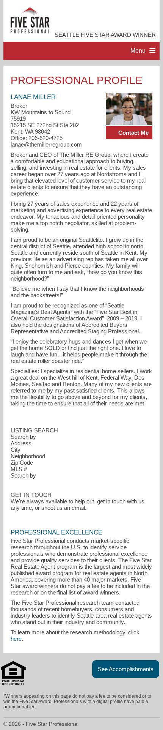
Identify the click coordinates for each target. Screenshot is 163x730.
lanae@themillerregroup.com (46, 144)
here (16, 638)
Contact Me (133, 132)
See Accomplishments (126, 669)
